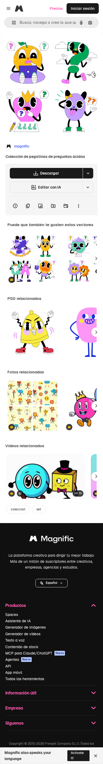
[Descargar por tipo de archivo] (88, 173)
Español (51, 583)
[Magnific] (51, 540)
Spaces (11, 614)
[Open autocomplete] (11, 23)
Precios (56, 8)
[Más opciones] (78, 205)
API (8, 666)
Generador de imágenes (25, 627)
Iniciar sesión (83, 8)
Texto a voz (15, 640)
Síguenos (14, 723)
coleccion (18, 509)
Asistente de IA (18, 621)
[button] (51, 583)
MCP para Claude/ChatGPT (34, 653)
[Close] (96, 756)
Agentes (18, 659)
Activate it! (77, 755)
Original (33, 45)
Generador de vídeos (22, 634)
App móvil (13, 672)
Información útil (20, 693)
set (38, 509)
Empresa (14, 708)
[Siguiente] (96, 258)
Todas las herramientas (24, 678)
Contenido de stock (21, 646)
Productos (15, 605)
